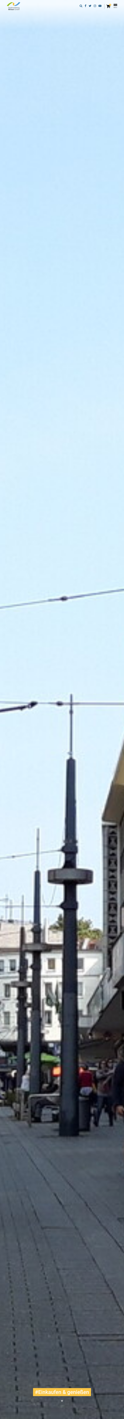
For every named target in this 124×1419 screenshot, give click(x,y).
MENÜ (115, 7)
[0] (108, 7)
